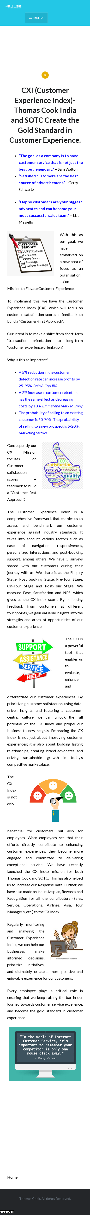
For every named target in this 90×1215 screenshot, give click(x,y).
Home (12, 1177)
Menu (38, 17)
